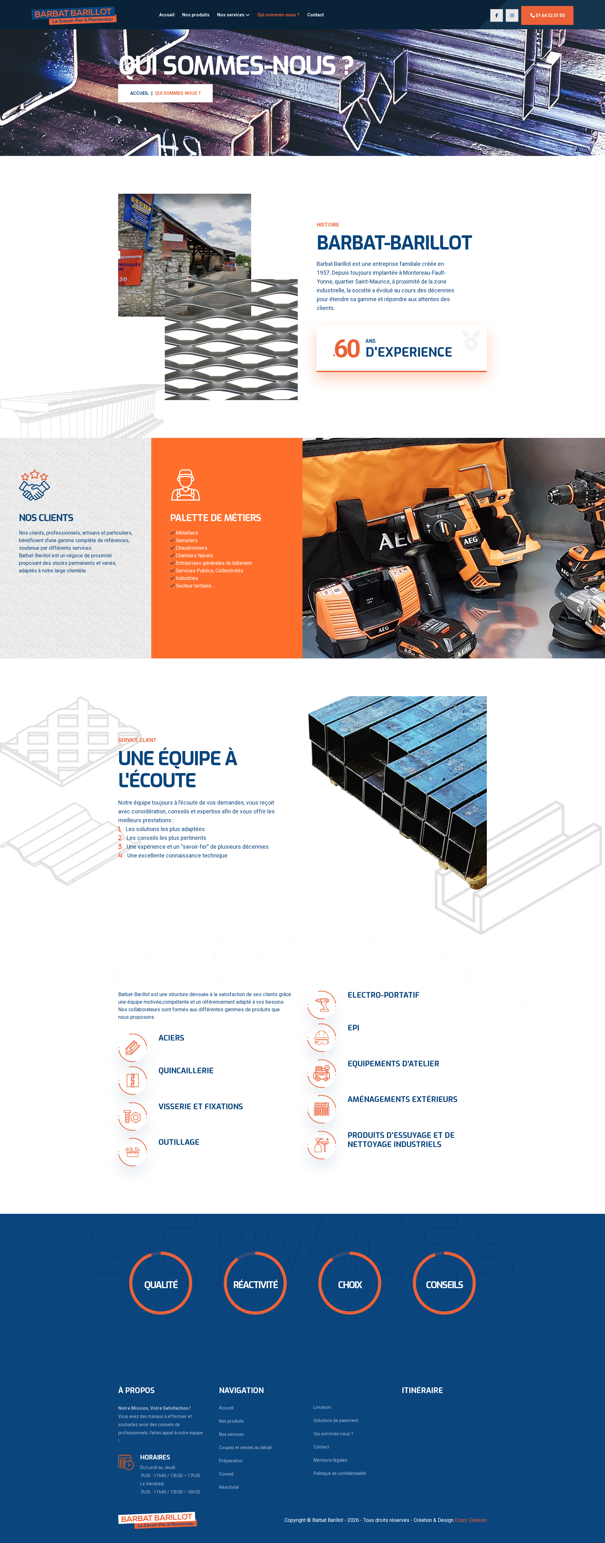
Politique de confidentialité (340, 1473)
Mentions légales (330, 1460)
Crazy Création (471, 1520)
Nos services (231, 14)
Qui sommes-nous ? (278, 14)
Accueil (167, 14)
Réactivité (229, 1487)
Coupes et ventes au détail (245, 1447)
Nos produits (196, 14)
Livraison (322, 1407)
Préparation (231, 1460)
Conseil (226, 1474)
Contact (315, 14)
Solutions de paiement (336, 1420)
